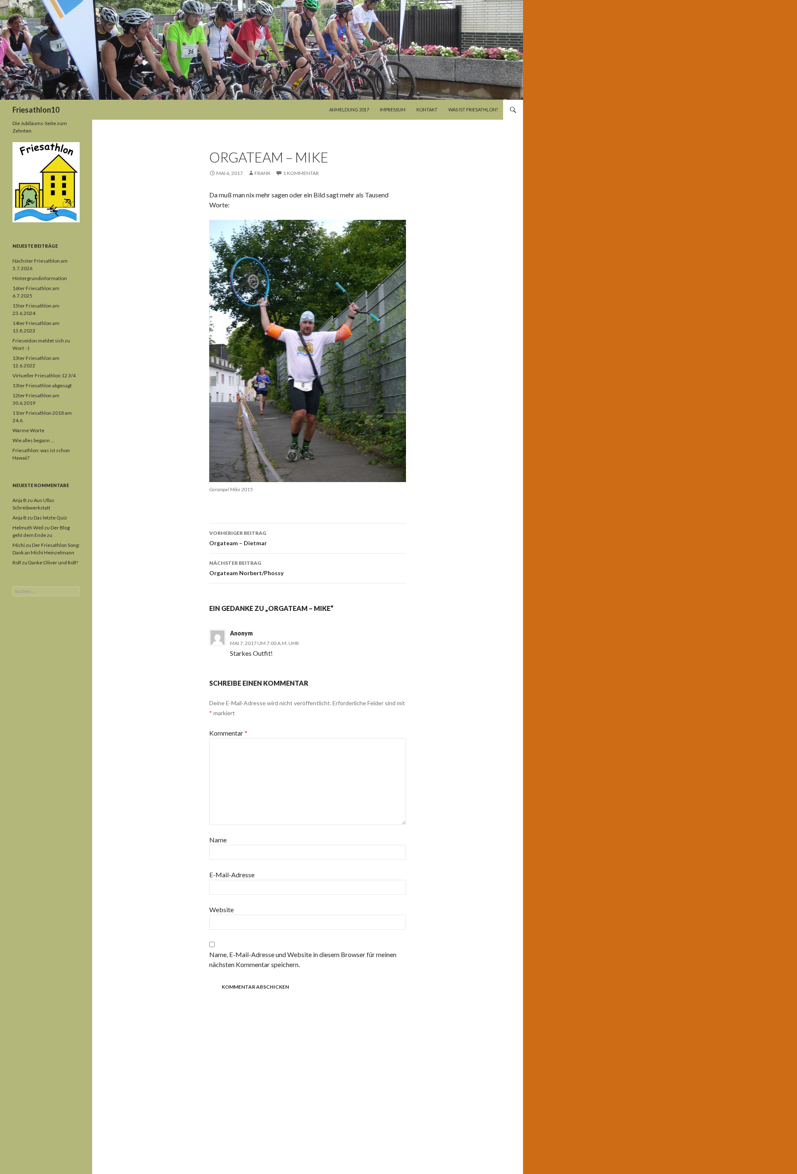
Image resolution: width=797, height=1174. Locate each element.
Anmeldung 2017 (349, 109)
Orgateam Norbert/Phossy (246, 568)
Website (221, 909)
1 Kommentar (301, 173)
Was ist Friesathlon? (473, 109)
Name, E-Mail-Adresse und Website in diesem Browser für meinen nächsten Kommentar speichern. (302, 959)
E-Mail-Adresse (231, 875)
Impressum (393, 109)
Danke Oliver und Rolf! (53, 562)
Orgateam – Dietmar (238, 538)
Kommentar (228, 733)
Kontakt (427, 109)
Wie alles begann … (33, 440)
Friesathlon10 (35, 109)
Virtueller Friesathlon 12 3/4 (44, 375)
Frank (262, 173)
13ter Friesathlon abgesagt (42, 385)
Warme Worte (28, 430)
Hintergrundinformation (39, 278)
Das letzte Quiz (50, 517)
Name (218, 840)
